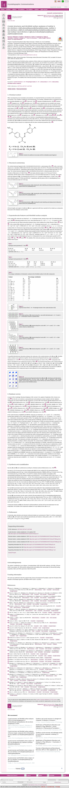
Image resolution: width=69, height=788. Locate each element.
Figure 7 (21, 324)
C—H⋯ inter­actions (41, 81)
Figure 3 (21, 192)
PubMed (50, 612)
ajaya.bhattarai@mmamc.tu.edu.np (28, 55)
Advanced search (57, 782)
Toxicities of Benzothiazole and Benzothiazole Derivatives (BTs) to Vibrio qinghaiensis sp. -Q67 (48, 748)
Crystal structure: (12, 532)
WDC (66, 1)
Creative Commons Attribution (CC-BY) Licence (46, 699)
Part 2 (45, 15)
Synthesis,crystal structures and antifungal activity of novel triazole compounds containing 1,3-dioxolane (49, 734)
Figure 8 (21, 336)
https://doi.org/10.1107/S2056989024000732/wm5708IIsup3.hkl (45, 539)
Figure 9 (21, 347)
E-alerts (29, 775)
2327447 (24, 86)
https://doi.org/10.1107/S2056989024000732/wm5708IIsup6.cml (39, 547)
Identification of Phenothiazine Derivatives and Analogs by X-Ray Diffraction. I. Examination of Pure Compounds (48, 742)
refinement (30, 515)
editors (14, 9)
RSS (65, 775)
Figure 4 (21, 201)
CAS (11, 607)
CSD (44, 589)
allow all (43, 786)
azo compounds (45, 61)
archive (8, 9)
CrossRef (49, 589)
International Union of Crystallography (37, 784)
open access (44, 9)
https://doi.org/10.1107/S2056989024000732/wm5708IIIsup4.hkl (45, 541)
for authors (21, 9)
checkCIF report (12, 552)
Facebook (51, 775)
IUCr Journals (56, 589)
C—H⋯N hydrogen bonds (29, 81)
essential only (50, 786)
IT (62, 1)
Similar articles (12, 89)
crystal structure (17, 81)
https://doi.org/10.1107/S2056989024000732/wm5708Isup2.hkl (44, 536)
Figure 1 (21, 153)
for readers (30, 9)
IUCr (59, 1)
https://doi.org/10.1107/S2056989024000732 (53, 16)
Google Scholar (13, 591)
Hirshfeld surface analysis (14, 83)
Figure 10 (21, 376)
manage (58, 786)
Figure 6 (21, 314)
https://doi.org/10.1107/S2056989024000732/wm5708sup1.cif (23, 533)
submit (37, 9)
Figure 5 (21, 306)
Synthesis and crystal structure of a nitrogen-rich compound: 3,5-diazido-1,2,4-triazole (48, 719)
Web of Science (38, 589)
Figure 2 (21, 183)
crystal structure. (29, 71)
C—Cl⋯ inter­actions (53, 81)
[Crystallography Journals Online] (55, 1)
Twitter (40, 775)
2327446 (19, 86)
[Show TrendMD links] (62, 768)
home (3, 9)
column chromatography (25, 480)
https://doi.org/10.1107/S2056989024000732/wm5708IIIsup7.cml (40, 550)
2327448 (29, 86)
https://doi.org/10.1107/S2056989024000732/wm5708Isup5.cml (39, 544)
